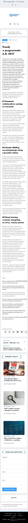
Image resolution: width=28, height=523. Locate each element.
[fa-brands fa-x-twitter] (15, 5)
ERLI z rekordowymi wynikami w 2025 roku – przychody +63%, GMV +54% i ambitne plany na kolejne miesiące (12, 439)
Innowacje (14, 515)
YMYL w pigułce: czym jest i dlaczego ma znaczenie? (11, 409)
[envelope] (17, 332)
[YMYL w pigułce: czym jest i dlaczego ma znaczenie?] (14, 398)
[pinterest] (21, 332)
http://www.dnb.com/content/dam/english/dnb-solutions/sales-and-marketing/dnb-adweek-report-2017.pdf (13, 287)
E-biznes (4, 40)
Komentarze (4, 457)
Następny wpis (6, 345)
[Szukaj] (14, 24)
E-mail (3, 480)
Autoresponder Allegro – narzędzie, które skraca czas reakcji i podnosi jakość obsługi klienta (13, 380)
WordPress (15, 519)
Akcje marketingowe (7, 515)
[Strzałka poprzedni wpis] (24, 342)
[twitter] (9, 332)
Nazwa (3, 472)
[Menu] (10, 24)
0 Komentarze (6, 42)
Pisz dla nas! (13, 517)
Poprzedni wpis (6, 340)
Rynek (15, 513)
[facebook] (5, 332)
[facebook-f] (12, 5)
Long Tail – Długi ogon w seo (11, 343)
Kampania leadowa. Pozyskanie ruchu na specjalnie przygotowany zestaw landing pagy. (12, 349)
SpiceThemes (15, 520)
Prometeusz (8, 377)
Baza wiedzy (20, 515)
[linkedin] (13, 332)
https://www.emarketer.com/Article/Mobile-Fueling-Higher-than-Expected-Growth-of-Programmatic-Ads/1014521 (13, 312)
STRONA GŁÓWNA (8, 513)
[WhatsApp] (26, 332)
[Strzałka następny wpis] (24, 349)
